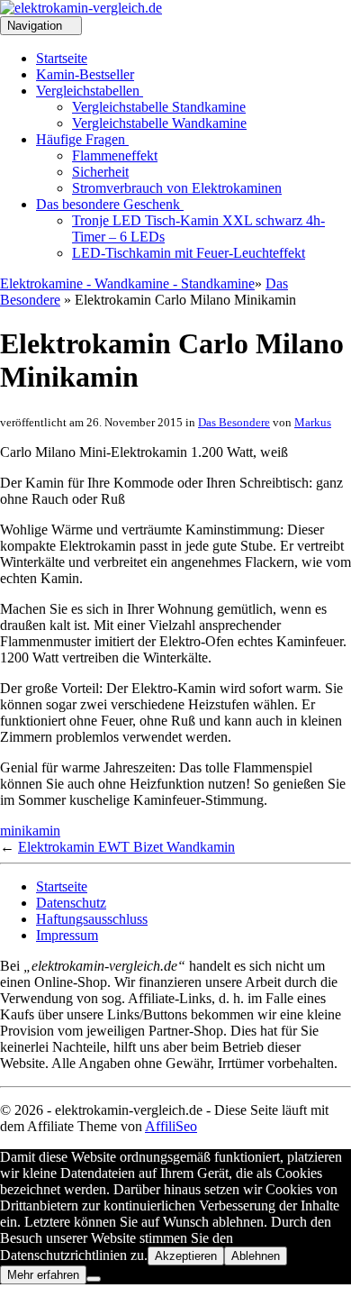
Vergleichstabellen (89, 90)
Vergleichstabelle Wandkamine (159, 123)
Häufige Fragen (82, 139)
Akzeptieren (186, 1256)
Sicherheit (100, 171)
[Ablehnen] (93, 1279)
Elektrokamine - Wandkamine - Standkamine (127, 283)
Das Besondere (234, 422)
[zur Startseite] (81, 7)
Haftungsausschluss (92, 919)
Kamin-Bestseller (85, 74)
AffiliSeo (171, 1126)
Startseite (61, 58)
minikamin (30, 830)
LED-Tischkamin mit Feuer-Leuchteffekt (188, 252)
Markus (312, 422)
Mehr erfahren (43, 1275)
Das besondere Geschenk (110, 204)
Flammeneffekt (115, 155)
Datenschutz (71, 902)
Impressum (67, 935)
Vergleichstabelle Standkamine (159, 106)
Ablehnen (255, 1256)
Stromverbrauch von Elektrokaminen (177, 188)
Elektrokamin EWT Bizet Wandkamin (126, 846)
